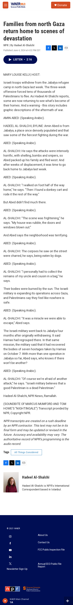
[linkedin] (10, 557)
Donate (62, 5)
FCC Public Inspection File (51, 549)
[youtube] (10, 550)
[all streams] (68, 601)
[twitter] (10, 563)
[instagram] (10, 536)
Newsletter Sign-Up (17, 569)
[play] (5, 600)
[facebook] (10, 543)
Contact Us (44, 542)
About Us (43, 535)
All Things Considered (26, 452)
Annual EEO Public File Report (49, 565)
